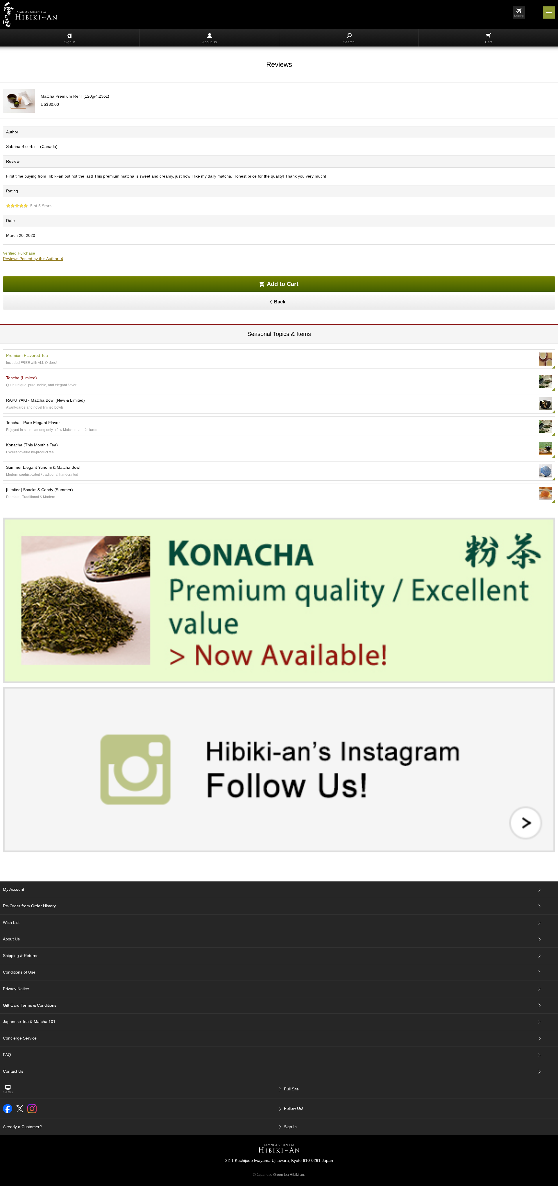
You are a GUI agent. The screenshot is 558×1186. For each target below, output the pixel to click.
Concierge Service (20, 1038)
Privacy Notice (16, 988)
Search (349, 42)
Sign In (69, 42)
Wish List (11, 922)
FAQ (7, 1054)
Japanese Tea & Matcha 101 (29, 1021)
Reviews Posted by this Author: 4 (33, 258)
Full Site (291, 1089)
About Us (209, 42)
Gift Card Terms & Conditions (29, 1005)
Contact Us (13, 1071)
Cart (488, 42)
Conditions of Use (19, 972)
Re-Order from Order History (29, 906)
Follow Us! (293, 1108)
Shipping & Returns (20, 955)
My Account (13, 889)
